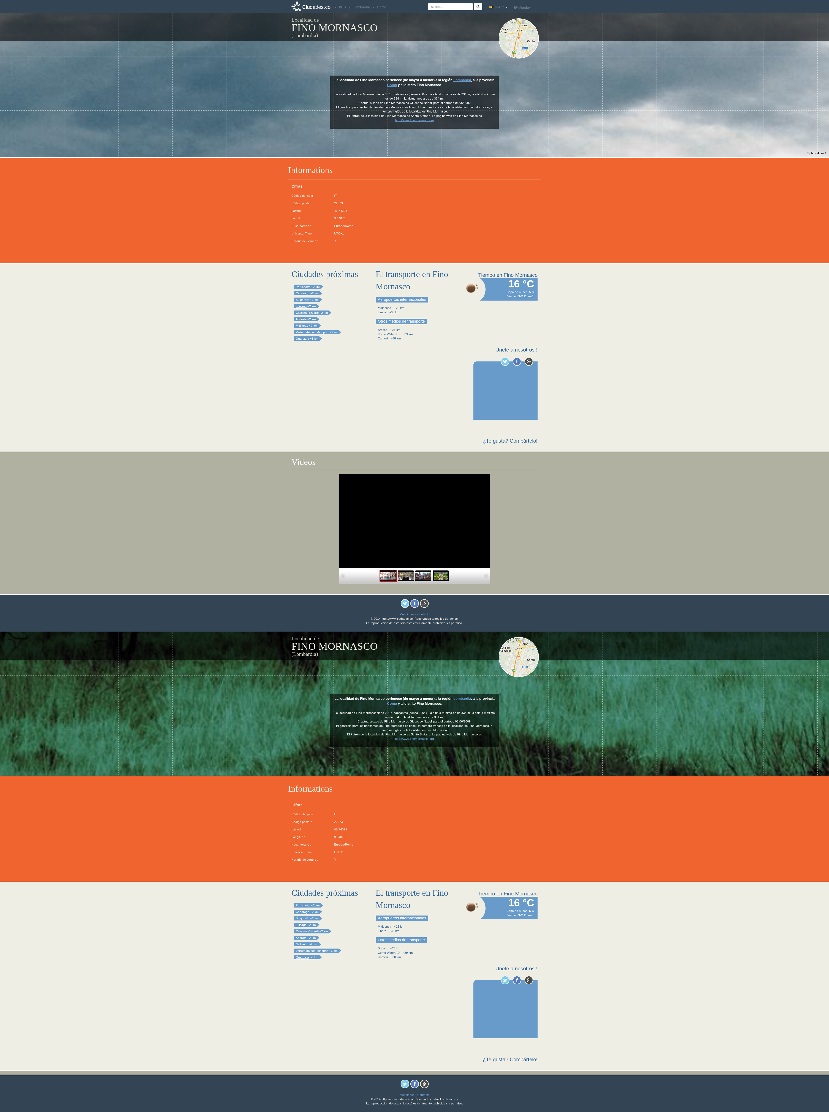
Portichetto (303, 286)
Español (499, 7)
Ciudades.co (316, 7)
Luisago (301, 306)
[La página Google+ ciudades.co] (528, 361)
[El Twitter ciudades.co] (505, 361)
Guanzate (302, 338)
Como (392, 85)
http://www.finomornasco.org (414, 120)
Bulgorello (302, 299)
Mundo (523, 8)
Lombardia (462, 80)
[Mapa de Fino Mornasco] (520, 38)
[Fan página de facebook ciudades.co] (517, 361)
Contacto (423, 614)
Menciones (407, 614)
